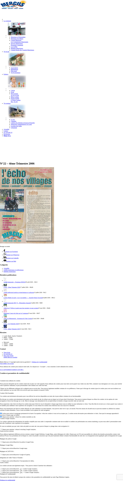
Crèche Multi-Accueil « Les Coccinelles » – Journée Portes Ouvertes (23, 297)
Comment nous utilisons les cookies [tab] (10, 381)
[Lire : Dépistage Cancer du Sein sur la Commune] (5, 311)
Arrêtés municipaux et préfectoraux (14, 270)
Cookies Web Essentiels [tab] (7, 393)
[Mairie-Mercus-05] (13, 8)
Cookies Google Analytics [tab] (7, 418)
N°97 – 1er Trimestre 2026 (11, 324)
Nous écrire (7, 352)
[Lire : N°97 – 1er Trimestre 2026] (5, 322)
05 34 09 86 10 (8, 354)
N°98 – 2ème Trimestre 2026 (12, 287)
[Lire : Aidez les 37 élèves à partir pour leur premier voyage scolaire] (5, 306)
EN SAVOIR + (19, 369)
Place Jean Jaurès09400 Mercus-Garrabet (10, 356)
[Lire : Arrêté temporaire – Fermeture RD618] (5, 280)
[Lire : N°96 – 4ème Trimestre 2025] (5, 327)
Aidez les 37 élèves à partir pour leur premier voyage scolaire (21, 308)
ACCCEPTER (4, 369)
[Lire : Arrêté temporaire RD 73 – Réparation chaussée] (5, 301)
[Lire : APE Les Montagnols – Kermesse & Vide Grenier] (5, 317)
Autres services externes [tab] (7, 431)
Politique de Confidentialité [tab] (7, 474)
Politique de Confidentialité (39, 362)
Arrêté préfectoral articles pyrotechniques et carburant (19, 292)
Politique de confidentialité (7, 480)
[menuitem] (63, 19)
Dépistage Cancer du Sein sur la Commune (16, 313)
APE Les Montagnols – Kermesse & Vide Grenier (18, 318)
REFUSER (12, 369)
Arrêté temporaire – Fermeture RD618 (14, 282)
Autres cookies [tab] (4, 462)
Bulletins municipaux (10, 271)
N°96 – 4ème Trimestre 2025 (12, 329)
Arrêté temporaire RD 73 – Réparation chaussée (17, 303)
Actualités (6, 268)
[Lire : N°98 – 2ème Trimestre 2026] (5, 285)
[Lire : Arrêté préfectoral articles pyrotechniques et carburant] (5, 291)
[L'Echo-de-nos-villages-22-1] (27, 243)
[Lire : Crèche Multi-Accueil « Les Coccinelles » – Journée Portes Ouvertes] (5, 296)
